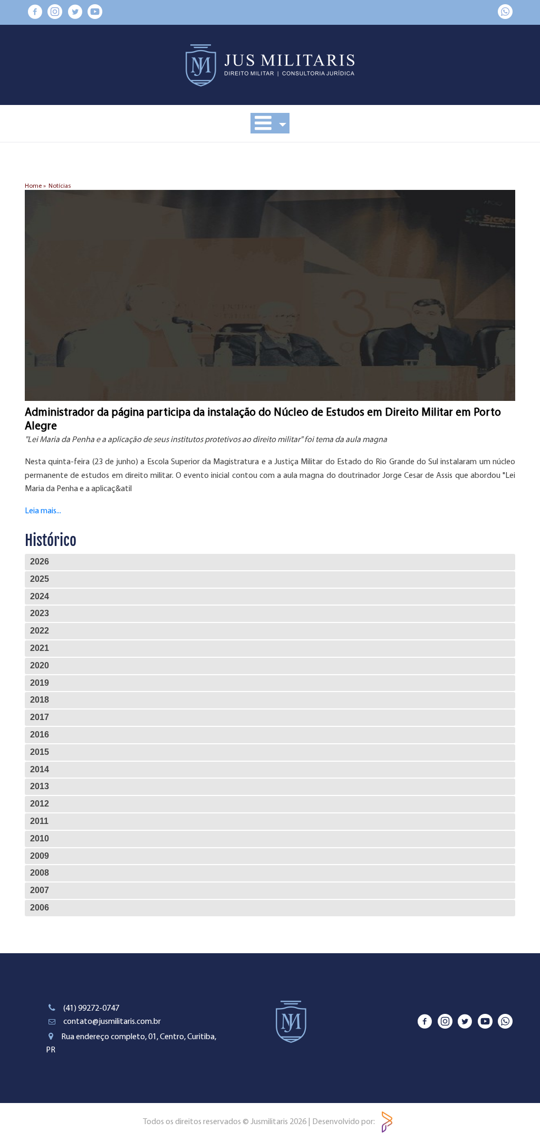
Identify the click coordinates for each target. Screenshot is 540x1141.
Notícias (60, 186)
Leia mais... (43, 511)
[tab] (270, 562)
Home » (35, 186)
